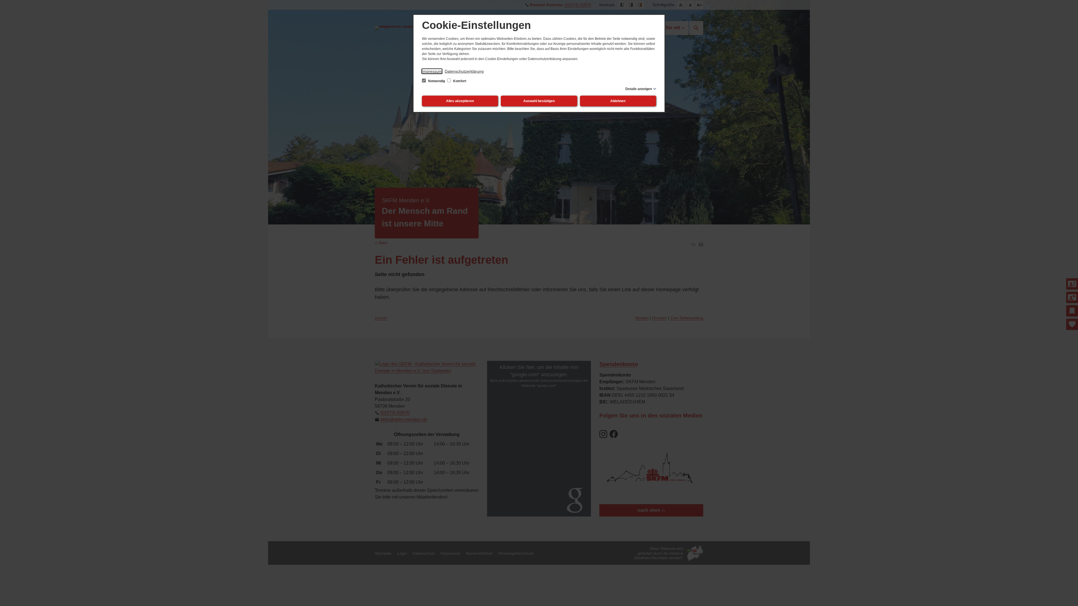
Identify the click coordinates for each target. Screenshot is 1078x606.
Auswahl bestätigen (539, 101)
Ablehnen (617, 101)
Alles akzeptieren (460, 101)
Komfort (459, 81)
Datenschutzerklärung (464, 71)
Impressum (432, 71)
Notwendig (436, 81)
